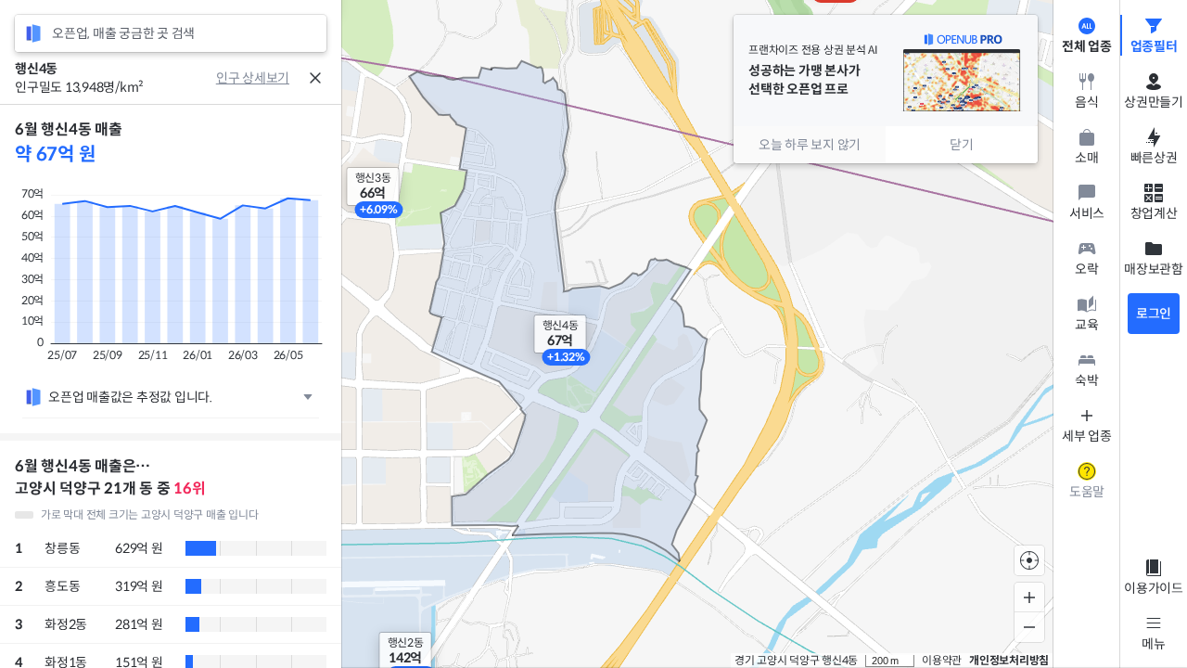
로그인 (1153, 313)
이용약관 (942, 660)
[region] (170, 386)
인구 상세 (241, 78)
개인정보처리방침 (1009, 660)
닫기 (962, 144)
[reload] (33, 33)
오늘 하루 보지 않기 (810, 144)
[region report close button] (315, 77)
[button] (373, 186)
